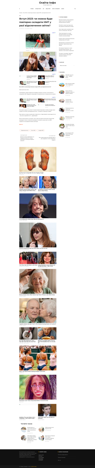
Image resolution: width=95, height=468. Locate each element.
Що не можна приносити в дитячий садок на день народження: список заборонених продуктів (47, 138)
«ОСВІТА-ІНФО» (34, 466)
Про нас (59, 460)
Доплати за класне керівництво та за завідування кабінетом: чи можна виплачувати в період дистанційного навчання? (27, 138)
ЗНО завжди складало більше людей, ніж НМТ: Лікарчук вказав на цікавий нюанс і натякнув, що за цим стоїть (32, 438)
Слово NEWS (41, 457)
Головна (32, 8)
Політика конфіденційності (63, 454)
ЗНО (43, 8)
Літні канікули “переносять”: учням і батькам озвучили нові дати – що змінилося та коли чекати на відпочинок (66, 49)
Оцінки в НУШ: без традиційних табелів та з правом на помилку (69, 92)
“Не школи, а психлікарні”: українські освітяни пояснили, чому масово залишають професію (66, 54)
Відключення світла (24, 130)
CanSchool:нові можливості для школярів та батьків (69, 100)
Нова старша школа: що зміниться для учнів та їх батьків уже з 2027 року (66, 30)
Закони (62, 8)
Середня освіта (38, 8)
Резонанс (40, 456)
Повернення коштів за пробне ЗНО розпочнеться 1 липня (69, 109)
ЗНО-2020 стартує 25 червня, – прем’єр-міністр (69, 76)
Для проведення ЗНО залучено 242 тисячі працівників (69, 134)
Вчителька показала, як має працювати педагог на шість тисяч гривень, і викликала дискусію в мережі (66, 21)
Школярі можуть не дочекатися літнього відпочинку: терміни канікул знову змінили (66, 44)
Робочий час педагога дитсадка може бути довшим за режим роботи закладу (66, 26)
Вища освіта (48, 8)
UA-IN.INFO (41, 460)
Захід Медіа (41, 458)
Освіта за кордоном (56, 8)
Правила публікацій (61, 457)
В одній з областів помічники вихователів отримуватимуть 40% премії (66, 39)
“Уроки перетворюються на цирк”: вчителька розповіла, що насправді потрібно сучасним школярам (65, 34)
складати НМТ (41, 130)
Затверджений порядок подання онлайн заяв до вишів (69, 125)
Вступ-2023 (33, 130)
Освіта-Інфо (47, 2)
